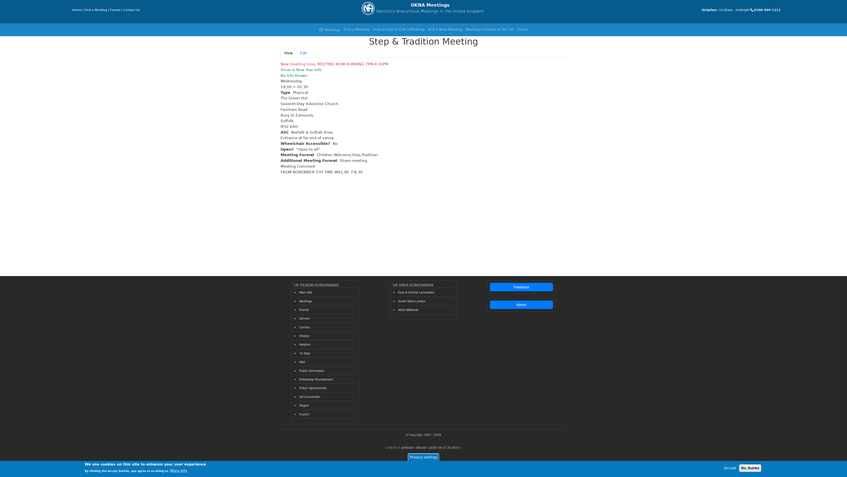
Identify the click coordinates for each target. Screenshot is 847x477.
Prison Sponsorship (312, 388)
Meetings (332, 30)
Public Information (311, 370)
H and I (304, 414)
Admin (521, 304)
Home (522, 29)
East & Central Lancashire (416, 292)
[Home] (368, 8)
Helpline (305, 344)
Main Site (305, 292)
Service (304, 318)
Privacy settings (423, 457)
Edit (303, 53)
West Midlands (408, 309)
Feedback (521, 287)
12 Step (304, 353)
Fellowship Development (316, 379)
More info (178, 470)
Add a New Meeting (445, 29)
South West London (412, 301)
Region (304, 405)
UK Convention (309, 396)
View (288, 53)
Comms (304, 327)
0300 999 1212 (767, 10)
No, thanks (750, 468)
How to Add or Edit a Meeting (398, 29)
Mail (302, 362)
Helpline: (710, 10)
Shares (304, 335)
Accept (730, 468)
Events (304, 309)
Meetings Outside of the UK (490, 29)
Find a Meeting (356, 29)
